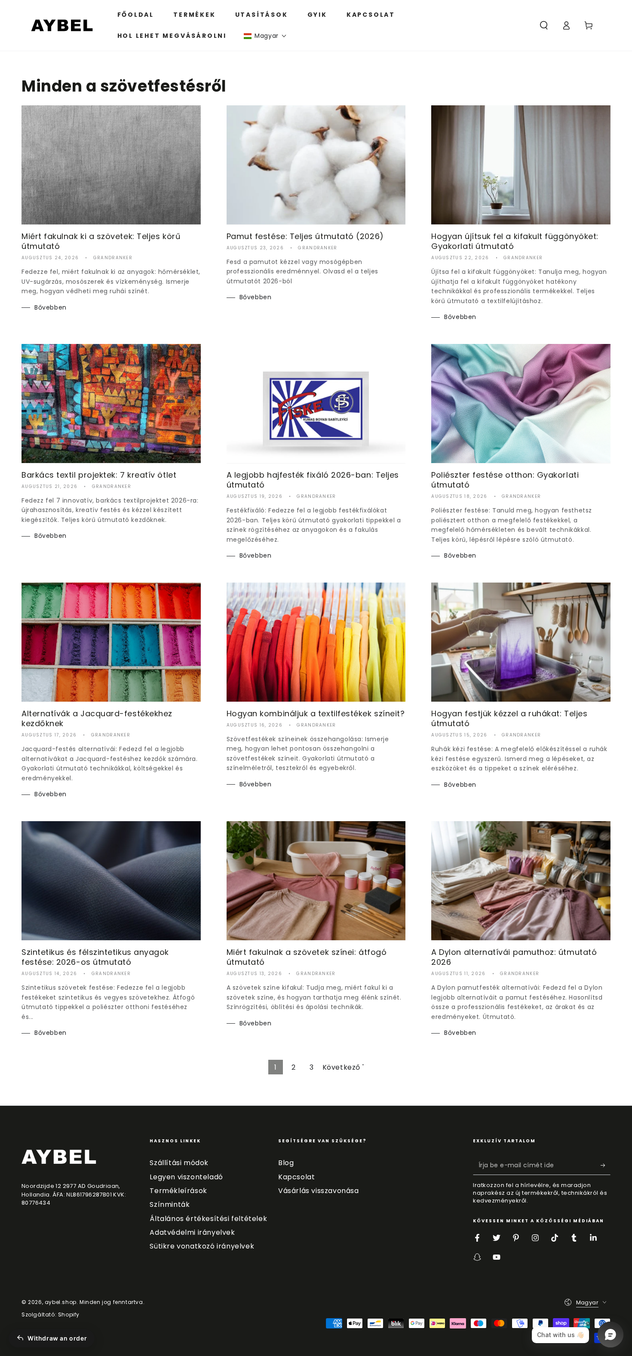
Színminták (170, 1204)
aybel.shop (61, 1302)
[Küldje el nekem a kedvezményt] (606, 1165)
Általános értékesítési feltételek (208, 1219)
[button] (265, 36)
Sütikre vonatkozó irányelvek (202, 1246)
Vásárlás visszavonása (318, 1191)
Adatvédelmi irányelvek (192, 1232)
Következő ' (343, 1067)
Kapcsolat (296, 1177)
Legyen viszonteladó (186, 1177)
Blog (286, 1163)
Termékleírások (178, 1191)
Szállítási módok (179, 1163)
